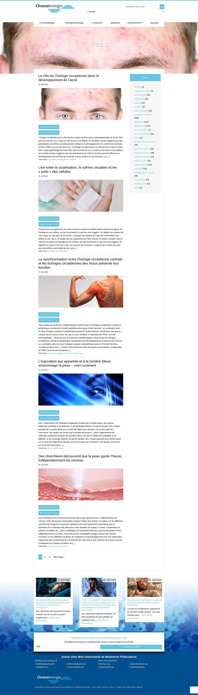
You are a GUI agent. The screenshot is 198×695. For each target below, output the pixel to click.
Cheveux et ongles (142, 91)
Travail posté (139, 180)
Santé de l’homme (142, 149)
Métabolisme (139, 126)
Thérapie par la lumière (144, 173)
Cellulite (137, 87)
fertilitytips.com (42, 667)
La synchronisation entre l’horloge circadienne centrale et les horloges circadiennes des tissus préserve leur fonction (80, 263)
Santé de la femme (142, 153)
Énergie (137, 103)
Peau (66, 159)
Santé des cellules (142, 157)
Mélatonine (139, 122)
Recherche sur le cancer (144, 142)
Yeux (136, 188)
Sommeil (72, 159)
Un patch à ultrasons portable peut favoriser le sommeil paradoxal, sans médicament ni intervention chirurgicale (52, 604)
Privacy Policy (109, 687)
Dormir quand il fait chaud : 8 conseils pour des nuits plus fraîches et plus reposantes (144, 602)
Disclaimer (97, 687)
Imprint (140, 687)
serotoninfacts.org (137, 667)
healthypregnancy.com (45, 664)
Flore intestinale (141, 111)
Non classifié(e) (141, 130)
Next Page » (59, 557)
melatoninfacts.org (106, 667)
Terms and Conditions (126, 687)
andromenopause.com (76, 664)
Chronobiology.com (55, 8)
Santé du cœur (140, 161)
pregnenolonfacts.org (138, 664)
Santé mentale (140, 165)
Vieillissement (58, 448)
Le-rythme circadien (55, 159)
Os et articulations (71, 353)
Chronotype (139, 99)
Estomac (138, 107)
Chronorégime (140, 95)
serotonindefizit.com (75, 667)
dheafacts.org (104, 664)
